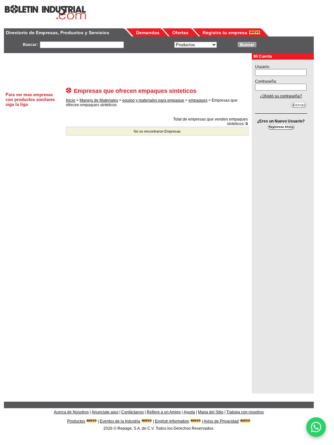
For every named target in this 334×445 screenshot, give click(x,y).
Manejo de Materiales (99, 100)
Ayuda (189, 412)
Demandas (147, 32)
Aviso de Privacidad (221, 421)
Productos (76, 421)
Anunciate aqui (105, 412)
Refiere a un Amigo (164, 412)
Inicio (70, 100)
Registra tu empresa (225, 32)
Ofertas (180, 32)
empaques (198, 100)
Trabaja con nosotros (245, 412)
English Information (172, 421)
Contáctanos (132, 412)
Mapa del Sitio (210, 412)
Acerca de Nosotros (71, 412)
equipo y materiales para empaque (153, 100)
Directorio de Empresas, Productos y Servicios (57, 32)
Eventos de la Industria (120, 421)
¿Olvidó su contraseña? (281, 96)
